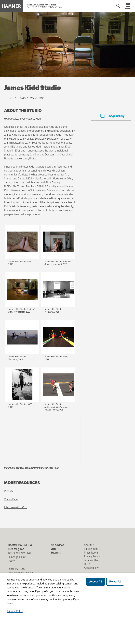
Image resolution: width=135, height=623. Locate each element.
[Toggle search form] (118, 6)
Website (9, 491)
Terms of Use (91, 560)
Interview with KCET (15, 507)
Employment (91, 549)
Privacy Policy (92, 556)
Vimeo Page (11, 499)
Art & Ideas (57, 545)
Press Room (91, 552)
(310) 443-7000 (17, 569)
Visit (53, 549)
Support (56, 552)
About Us (89, 545)
